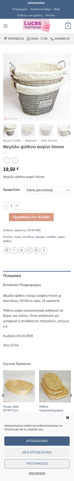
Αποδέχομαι (37, 441)
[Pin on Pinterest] (36, 250)
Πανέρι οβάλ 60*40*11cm (11, 408)
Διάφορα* (31, 140)
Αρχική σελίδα (12, 140)
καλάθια (51, 236)
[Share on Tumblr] (43, 250)
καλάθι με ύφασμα (34, 236)
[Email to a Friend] (29, 250)
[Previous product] (15, 160)
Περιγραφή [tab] (12, 275)
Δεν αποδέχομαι (37, 452)
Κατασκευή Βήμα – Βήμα (45, 9)
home (17, 236)
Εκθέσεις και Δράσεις (30, 15)
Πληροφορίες (20, 9)
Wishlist (50, 15)
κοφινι (61, 236)
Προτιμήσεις (37, 463)
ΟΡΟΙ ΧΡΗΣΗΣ (37, 473)
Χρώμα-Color (11, 189)
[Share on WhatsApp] (6, 250)
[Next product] (6, 160)
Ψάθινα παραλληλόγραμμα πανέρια (51, 410)
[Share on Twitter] (21, 250)
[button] (68, 418)
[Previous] (9, 87)
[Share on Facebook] (14, 250)
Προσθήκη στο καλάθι (31, 217)
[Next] (64, 87)
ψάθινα (7, 241)
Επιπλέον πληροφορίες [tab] (22, 285)
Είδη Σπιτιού (49, 140)
